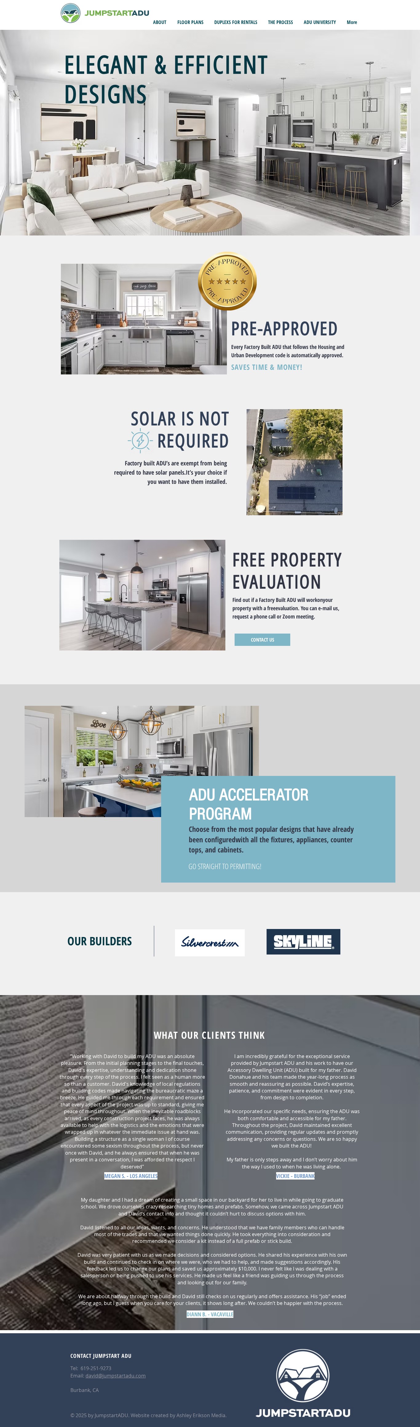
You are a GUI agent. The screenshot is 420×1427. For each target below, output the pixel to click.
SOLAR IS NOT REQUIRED (180, 430)
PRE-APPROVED (285, 329)
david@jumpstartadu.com (115, 1375)
